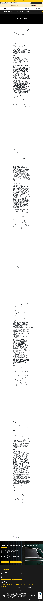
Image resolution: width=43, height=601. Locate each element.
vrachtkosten (30, 599)
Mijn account (17, 587)
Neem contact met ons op (16, 562)
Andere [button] (2, 13)
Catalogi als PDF (5, 562)
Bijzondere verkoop (19, 11)
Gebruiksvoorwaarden (32, 588)
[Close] (42, 2)
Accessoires (28, 11)
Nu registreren (12, 579)
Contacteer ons (15, 13)
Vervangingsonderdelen (8, 11)
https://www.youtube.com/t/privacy (18, 485)
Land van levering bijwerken (36, 2)
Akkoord (32, 595)
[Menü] (41, 592)
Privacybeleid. (11, 597)
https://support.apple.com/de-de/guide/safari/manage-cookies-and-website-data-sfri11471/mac (21, 336)
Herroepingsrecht (31, 590)
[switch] (40, 597)
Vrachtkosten (17, 588)
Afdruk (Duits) (30, 587)
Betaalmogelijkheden (19, 590)
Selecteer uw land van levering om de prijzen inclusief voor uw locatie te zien (9, 3)
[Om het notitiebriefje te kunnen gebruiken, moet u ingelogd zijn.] (34, 8)
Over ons (8, 13)
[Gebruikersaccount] (32, 8)
